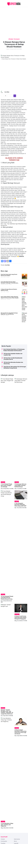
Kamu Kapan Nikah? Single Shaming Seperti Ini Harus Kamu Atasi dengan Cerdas (9, 298)
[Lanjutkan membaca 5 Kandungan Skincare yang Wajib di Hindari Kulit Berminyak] (21, 429)
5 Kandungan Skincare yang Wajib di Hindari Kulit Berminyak (20, 485)
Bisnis (15, 841)
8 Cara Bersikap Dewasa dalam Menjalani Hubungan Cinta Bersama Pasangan (9, 283)
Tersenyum (17, 39)
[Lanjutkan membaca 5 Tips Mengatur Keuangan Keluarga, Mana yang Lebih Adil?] (21, 494)
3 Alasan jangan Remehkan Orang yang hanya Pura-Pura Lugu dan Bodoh (20, 731)
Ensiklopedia (4, 841)
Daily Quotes (17, 839)
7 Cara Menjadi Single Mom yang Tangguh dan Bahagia (6, 485)
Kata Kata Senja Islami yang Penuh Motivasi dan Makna (9, 275)
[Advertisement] (11, 6)
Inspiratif (16, 843)
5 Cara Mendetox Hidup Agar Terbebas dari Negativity (7, 825)
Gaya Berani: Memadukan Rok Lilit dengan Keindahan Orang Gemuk (15, 367)
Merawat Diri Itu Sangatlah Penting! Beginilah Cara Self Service (9, 313)
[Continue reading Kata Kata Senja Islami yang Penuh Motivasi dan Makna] (24, 276)
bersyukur (17, 614)
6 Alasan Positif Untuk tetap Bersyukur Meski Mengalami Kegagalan (20, 617)
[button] (26, 4)
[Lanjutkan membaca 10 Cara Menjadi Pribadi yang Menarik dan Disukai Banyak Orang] (7, 541)
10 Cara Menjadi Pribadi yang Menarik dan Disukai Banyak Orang (7, 598)
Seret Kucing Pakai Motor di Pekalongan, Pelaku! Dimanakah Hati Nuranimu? (14, 350)
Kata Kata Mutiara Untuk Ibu (14, 143)
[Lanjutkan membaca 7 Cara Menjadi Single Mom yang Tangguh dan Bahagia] (7, 429)
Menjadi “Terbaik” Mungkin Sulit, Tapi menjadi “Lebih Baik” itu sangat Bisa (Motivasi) (7, 711)
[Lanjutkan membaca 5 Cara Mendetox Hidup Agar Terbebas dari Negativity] (7, 768)
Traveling (3, 843)
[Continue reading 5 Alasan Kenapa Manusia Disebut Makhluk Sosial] (24, 291)
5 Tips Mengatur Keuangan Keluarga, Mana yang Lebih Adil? (20, 505)
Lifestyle (10, 39)
